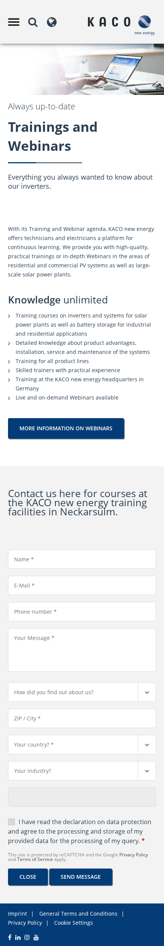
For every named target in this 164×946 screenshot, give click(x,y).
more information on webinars (66, 428)
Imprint (17, 913)
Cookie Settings (73, 922)
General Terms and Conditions (78, 913)
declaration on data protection (107, 822)
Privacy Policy (133, 854)
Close (27, 876)
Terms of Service (35, 859)
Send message (81, 876)
